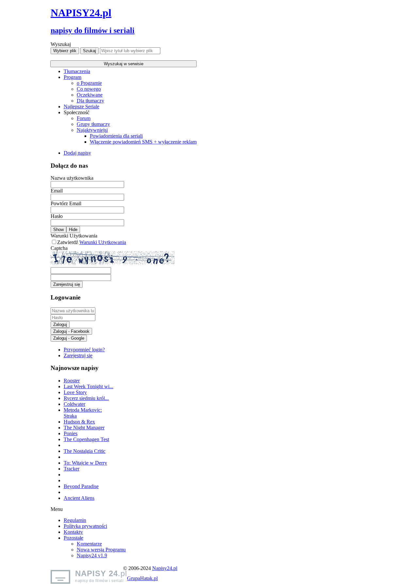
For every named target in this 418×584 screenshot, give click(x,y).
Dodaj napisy (77, 153)
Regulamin (75, 520)
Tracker (71, 468)
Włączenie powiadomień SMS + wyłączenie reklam (143, 142)
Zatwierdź (91, 242)
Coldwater (74, 404)
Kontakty (73, 532)
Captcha (59, 248)
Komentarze (89, 543)
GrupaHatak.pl (142, 578)
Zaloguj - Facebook (71, 331)
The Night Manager (84, 427)
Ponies (70, 433)
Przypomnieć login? (84, 349)
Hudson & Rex (79, 421)
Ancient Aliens (79, 498)
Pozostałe (73, 538)
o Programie (89, 83)
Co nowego (89, 89)
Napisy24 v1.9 (92, 555)
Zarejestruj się (66, 284)
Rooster (72, 380)
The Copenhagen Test (86, 439)
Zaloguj (60, 324)
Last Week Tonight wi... (88, 386)
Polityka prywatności (85, 526)
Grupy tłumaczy (93, 124)
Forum (83, 118)
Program (72, 77)
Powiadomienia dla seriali (116, 136)
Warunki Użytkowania (74, 235)
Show (58, 229)
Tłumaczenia (77, 71)
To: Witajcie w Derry (85, 463)
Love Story (75, 392)
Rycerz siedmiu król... (86, 398)
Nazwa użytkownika (72, 178)
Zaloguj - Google (68, 338)
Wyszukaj (61, 44)
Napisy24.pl (164, 568)
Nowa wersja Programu (101, 549)
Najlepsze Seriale (81, 106)
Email (57, 190)
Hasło (57, 216)
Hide (73, 229)
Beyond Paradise (81, 486)
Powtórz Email (66, 203)
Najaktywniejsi (92, 130)
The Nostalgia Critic (84, 451)
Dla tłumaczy (90, 100)
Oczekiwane (90, 95)
